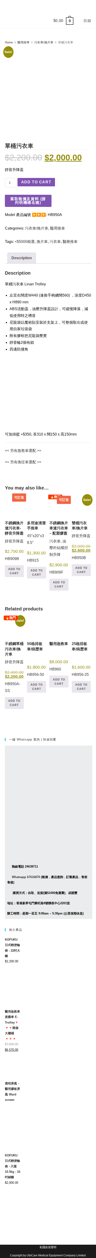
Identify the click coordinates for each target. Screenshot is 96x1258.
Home (9, 42)
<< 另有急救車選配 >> (23, 451)
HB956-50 (36, 659)
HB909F (59, 535)
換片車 (42, 242)
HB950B (81, 529)
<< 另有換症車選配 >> (23, 462)
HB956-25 (81, 659)
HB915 (36, 541)
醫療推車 (70, 242)
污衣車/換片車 (43, 42)
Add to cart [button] (14, 571)
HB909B (14, 528)
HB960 (58, 656)
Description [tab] (21, 258)
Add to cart (36, 182)
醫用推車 (23, 42)
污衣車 (55, 242)
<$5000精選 (25, 242)
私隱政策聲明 (48, 1247)
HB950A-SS (14, 655)
